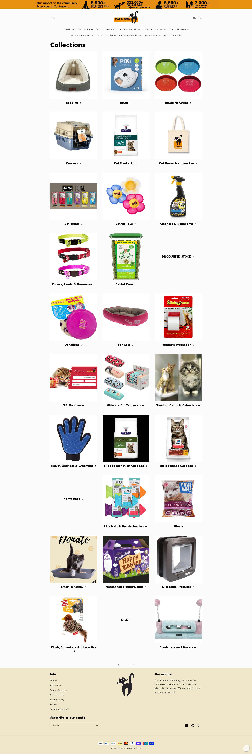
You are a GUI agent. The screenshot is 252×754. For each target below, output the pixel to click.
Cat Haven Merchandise (176, 163)
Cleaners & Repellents (176, 224)
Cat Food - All (124, 163)
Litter (176, 526)
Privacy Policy (57, 699)
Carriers (72, 163)
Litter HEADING (72, 587)
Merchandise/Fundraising (124, 587)
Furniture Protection (176, 344)
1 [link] (118, 665)
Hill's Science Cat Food (176, 466)
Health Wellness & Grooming (72, 466)
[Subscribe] (97, 725)
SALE (124, 619)
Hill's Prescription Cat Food (124, 466)
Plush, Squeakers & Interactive (73, 647)
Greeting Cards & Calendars (176, 405)
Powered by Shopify (133, 748)
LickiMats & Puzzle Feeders (124, 526)
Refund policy (57, 694)
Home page (72, 498)
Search (53, 680)
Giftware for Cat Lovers (124, 405)
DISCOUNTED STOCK (176, 256)
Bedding (72, 102)
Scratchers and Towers (176, 647)
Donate (53, 704)
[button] (53, 17)
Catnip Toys (124, 224)
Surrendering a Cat (60, 709)
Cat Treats (72, 224)
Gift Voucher (72, 405)
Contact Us (55, 685)
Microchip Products (176, 587)
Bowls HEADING (176, 102)
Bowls (124, 102)
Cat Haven (121, 748)
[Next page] (133, 665)
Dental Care (124, 284)
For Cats (124, 344)
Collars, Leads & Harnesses (72, 284)
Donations (72, 344)
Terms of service (58, 690)
